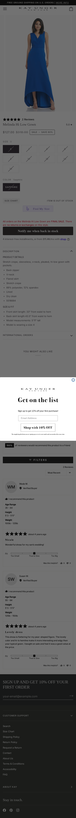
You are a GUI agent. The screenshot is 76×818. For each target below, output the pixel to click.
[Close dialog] (73, 379)
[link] (38, 430)
